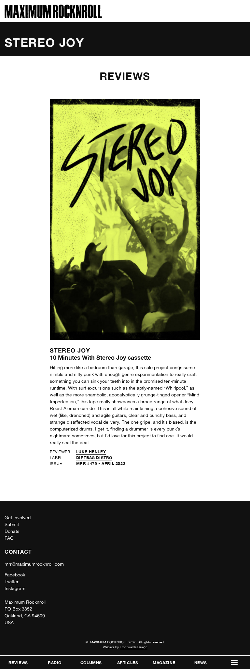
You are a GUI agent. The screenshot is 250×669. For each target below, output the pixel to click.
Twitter (12, 581)
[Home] (53, 16)
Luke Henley (91, 451)
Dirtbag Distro (94, 457)
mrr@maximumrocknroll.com (34, 564)
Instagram (15, 588)
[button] (234, 662)
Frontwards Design (133, 647)
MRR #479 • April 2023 (101, 463)
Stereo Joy (70, 350)
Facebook (15, 574)
